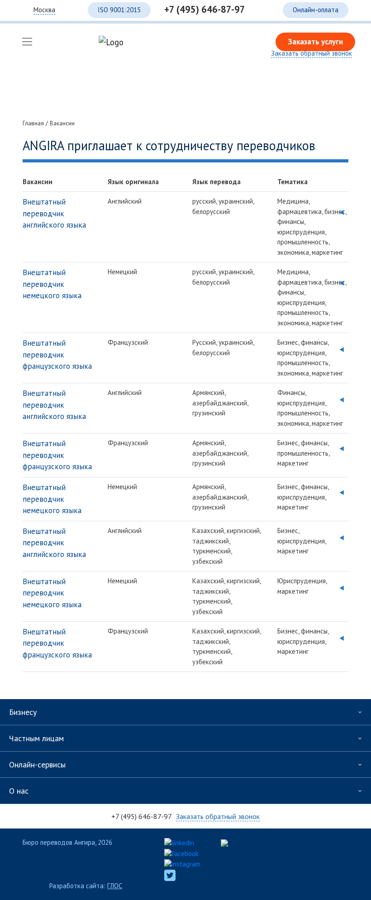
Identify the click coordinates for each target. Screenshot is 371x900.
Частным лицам (36, 738)
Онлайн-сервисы (37, 764)
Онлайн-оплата (315, 9)
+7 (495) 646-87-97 (204, 9)
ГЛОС (114, 885)
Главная (33, 123)
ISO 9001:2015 (119, 9)
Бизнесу (23, 712)
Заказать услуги (315, 42)
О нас (19, 791)
